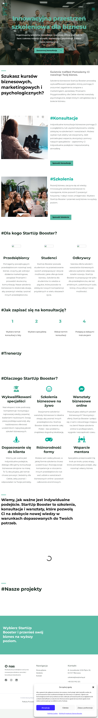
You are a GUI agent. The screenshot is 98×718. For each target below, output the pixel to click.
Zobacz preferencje (85, 708)
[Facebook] (6, 680)
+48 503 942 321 (74, 682)
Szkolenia (39, 673)
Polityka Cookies (52, 713)
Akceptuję (46, 708)
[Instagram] (11, 680)
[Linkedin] (16, 680)
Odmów (65, 708)
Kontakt (39, 676)
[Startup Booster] (5, 9)
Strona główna (41, 670)
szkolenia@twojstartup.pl (76, 677)
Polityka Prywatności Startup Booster (70, 713)
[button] (93, 687)
